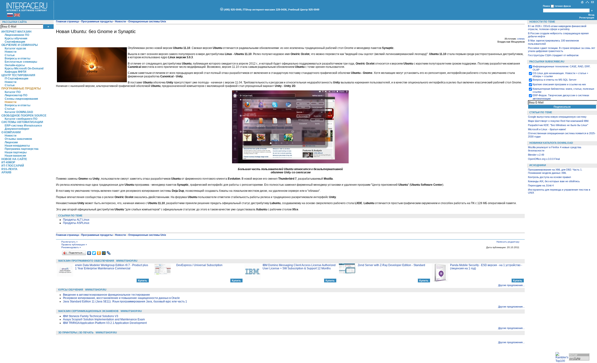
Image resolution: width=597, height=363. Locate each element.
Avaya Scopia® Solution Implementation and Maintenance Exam (104, 319)
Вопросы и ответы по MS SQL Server (554, 79)
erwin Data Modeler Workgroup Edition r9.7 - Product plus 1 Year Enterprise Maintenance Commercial (111, 267)
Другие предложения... (511, 285)
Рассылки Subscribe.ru (546, 61)
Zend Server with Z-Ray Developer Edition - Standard (391, 265)
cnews (521, 38)
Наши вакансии (15, 155)
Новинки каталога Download (551, 142)
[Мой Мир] (103, 253)
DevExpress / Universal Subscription (199, 265)
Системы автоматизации (22, 122)
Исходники (537, 165)
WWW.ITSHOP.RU (126, 260)
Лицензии (11, 142)
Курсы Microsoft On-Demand (24, 68)
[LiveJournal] (108, 253)
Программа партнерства (21, 149)
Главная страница (67, 21)
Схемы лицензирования (21, 98)
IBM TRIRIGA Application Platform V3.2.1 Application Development (105, 323)
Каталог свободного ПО (21, 118)
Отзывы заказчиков (18, 138)
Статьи (9, 55)
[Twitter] (94, 253)
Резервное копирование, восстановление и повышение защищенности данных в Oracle (121, 298)
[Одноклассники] (99, 253)
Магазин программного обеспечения (86, 260)
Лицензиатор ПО (16, 95)
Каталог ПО (13, 92)
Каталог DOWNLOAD (19, 112)
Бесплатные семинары (21, 61)
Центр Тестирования (18, 75)
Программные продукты (21, 88)
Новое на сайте (14, 159)
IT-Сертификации (16, 78)
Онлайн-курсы (15, 65)
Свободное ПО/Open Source (23, 115)
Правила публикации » (74, 244)
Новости (10, 51)
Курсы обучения (16, 38)
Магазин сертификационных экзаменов (88, 311)
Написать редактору (507, 241)
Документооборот (17, 128)
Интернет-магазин (16, 31)
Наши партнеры (16, 152)
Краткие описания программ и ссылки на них (559, 84)
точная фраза (563, 6)
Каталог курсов (15, 48)
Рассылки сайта (14, 22)
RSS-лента (9, 169)
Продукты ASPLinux (76, 223)
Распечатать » (69, 241)
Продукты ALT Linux (76, 219)
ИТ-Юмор (8, 162)
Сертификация (15, 41)
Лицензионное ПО (17, 35)
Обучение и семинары (19, 45)
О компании (11, 132)
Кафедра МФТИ (15, 71)
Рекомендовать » (71, 247)
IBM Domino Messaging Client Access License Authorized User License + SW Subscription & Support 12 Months (299, 267)
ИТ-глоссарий (12, 165)
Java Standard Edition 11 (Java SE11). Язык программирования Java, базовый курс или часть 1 (125, 301)
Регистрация (586, 17)
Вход (591, 15)
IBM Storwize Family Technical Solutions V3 (90, 316)
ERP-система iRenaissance (23, 125)
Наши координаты (17, 145)
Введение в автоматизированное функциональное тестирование (106, 294)
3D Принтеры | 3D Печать (76, 332)
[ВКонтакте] (89, 253)
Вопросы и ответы (17, 58)
